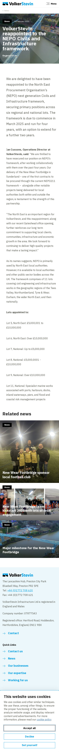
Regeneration (10, 55)
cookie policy (44, 719)
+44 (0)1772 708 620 (20, 590)
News (6, 10)
